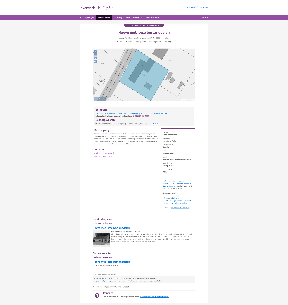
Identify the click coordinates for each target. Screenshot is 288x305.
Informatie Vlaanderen (188, 100)
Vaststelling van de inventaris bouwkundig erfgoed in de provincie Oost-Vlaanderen (177, 183)
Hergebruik (204, 7)
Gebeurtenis (137, 18)
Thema (127, 18)
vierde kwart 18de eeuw (180, 208)
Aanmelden (204, 18)
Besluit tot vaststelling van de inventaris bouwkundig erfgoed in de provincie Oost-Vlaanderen (132, 113)
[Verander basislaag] (95, 61)
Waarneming (118, 18)
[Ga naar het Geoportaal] (95, 58)
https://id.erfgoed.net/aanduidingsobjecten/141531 (113, 281)
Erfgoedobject (89, 18)
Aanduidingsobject (103, 18)
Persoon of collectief (152, 18)
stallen (184, 203)
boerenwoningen (170, 200)
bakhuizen (176, 198)
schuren (178, 203)
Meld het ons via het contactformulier (154, 297)
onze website (155, 123)
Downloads (191, 7)
